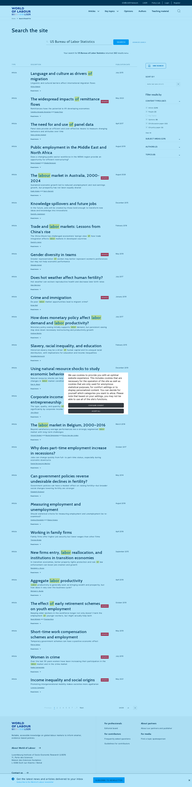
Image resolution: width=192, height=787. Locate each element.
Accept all (96, 411)
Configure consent (96, 405)
